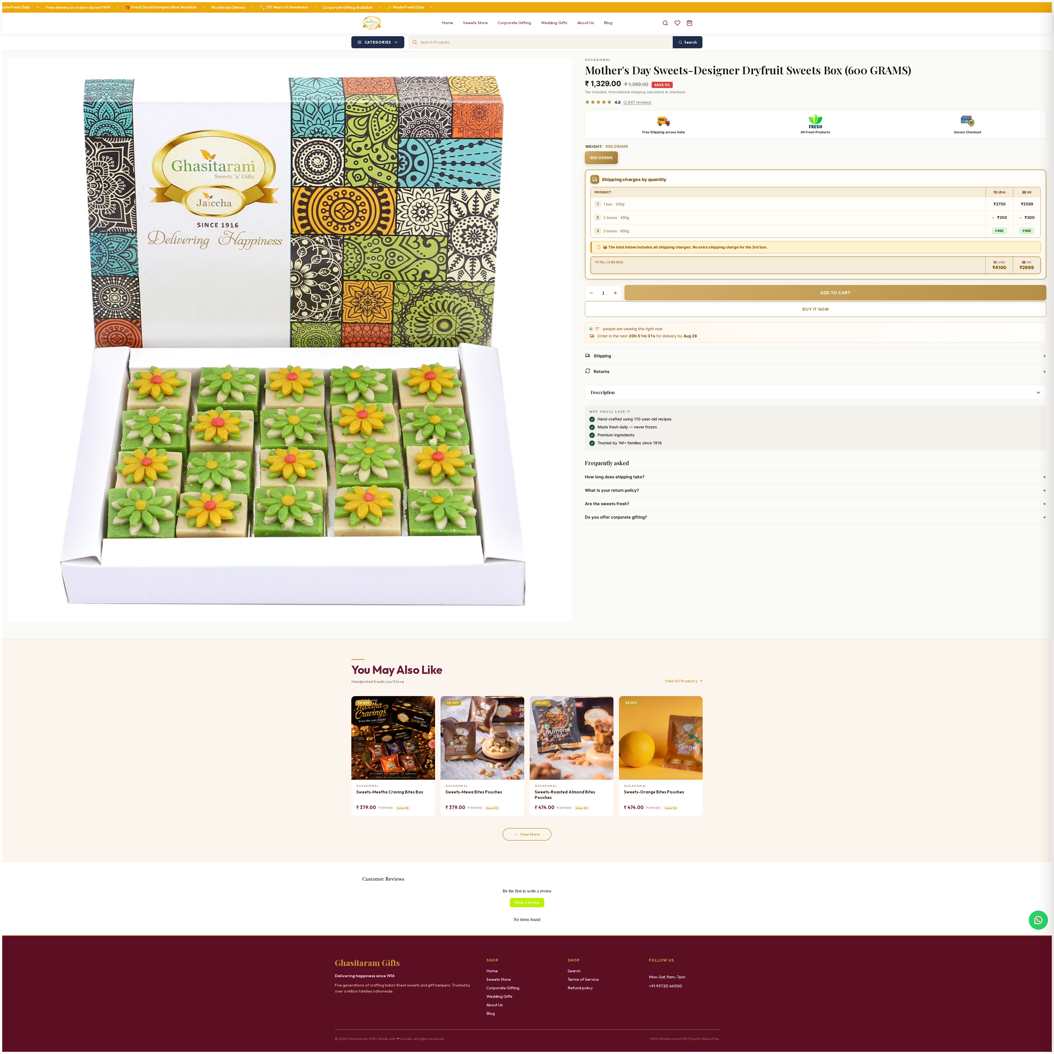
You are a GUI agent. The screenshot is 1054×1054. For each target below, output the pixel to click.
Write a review (527, 902)
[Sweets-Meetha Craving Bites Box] (393, 738)
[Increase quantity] (615, 293)
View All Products (681, 681)
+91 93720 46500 (665, 985)
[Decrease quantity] (591, 293)
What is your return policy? (815, 490)
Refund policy (580, 987)
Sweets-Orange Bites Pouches (654, 792)
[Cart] (689, 23)
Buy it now (815, 309)
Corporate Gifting (514, 22)
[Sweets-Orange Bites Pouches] (661, 738)
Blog (608, 22)
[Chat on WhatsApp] (1038, 920)
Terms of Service (583, 979)
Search (574, 970)
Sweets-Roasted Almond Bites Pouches (565, 794)
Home (447, 22)
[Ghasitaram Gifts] (371, 23)
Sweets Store (475, 22)
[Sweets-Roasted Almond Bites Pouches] (571, 738)
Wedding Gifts (554, 22)
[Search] (665, 23)
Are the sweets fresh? (815, 503)
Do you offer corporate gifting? (815, 517)
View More (530, 834)
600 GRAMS (601, 157)
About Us (585, 22)
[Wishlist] (677, 23)
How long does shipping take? (815, 476)
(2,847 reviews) (637, 102)
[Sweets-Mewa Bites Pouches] (482, 738)
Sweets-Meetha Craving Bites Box (389, 792)
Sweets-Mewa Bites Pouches (473, 792)
